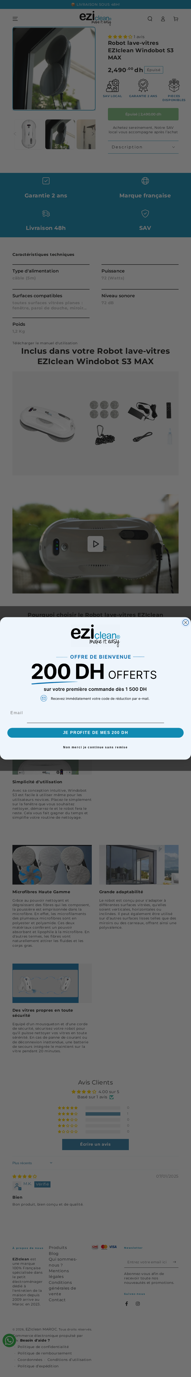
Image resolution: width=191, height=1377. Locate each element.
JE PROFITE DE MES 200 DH (95, 733)
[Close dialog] (186, 623)
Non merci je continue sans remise (95, 747)
